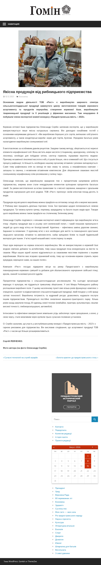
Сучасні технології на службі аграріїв (21, 357)
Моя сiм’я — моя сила (65, 512)
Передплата (60, 430)
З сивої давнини (62, 553)
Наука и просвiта (63, 519)
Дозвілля (59, 539)
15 (88, 466)
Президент (60, 488)
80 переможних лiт (63, 498)
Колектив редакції (63, 433)
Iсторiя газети (61, 437)
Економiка (23, 96)
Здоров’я (59, 505)
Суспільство (61, 508)
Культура (59, 522)
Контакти (59, 427)
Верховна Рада (62, 495)
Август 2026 (74, 447)
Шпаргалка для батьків (65, 546)
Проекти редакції (63, 440)
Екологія (59, 529)
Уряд (57, 491)
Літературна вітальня (64, 526)
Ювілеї (58, 543)
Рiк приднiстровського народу (68, 515)
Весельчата (60, 550)
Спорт (58, 533)
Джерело (59, 536)
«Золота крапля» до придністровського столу (76, 357)
